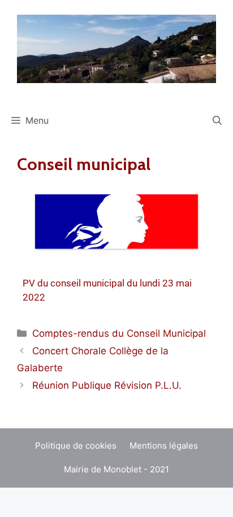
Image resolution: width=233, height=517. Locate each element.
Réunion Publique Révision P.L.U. (107, 385)
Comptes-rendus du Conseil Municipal (119, 333)
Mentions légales (164, 445)
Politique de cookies (75, 445)
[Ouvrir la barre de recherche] (217, 120)
